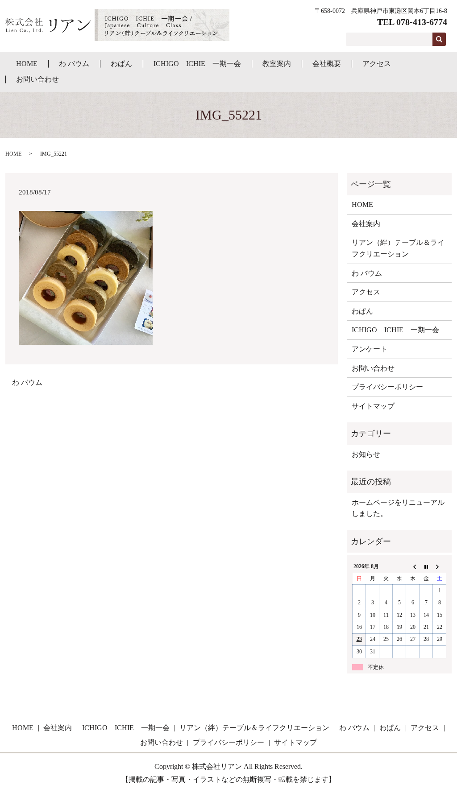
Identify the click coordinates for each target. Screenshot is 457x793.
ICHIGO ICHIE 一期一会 (197, 63)
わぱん (121, 63)
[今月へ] (426, 567)
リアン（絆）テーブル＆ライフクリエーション (398, 248)
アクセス (376, 63)
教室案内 (276, 63)
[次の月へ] (439, 567)
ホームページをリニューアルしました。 (398, 508)
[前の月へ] (413, 567)
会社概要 (326, 63)
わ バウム (74, 63)
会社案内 (366, 223)
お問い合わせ (37, 79)
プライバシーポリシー (387, 387)
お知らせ (366, 454)
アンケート (369, 349)
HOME (26, 63)
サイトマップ (373, 406)
